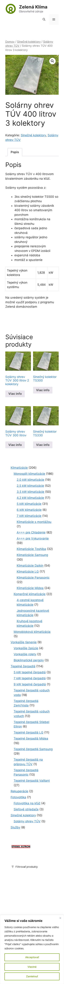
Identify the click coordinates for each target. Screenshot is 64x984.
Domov (10, 41)
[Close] (60, 918)
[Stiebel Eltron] (21, 848)
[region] (32, 949)
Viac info (15, 393)
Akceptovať (32, 957)
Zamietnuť (32, 976)
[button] (44, 19)
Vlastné (32, 966)
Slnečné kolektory (29, 41)
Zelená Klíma (33, 7)
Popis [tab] (15, 152)
